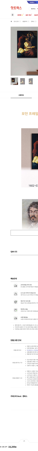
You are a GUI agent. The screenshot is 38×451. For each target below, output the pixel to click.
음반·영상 (28, 15)
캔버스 (33, 21)
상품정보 (21, 95)
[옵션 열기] (24, 440)
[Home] (11, 21)
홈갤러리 (25, 21)
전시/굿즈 (16, 21)
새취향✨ (20, 15)
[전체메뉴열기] (12, 15)
